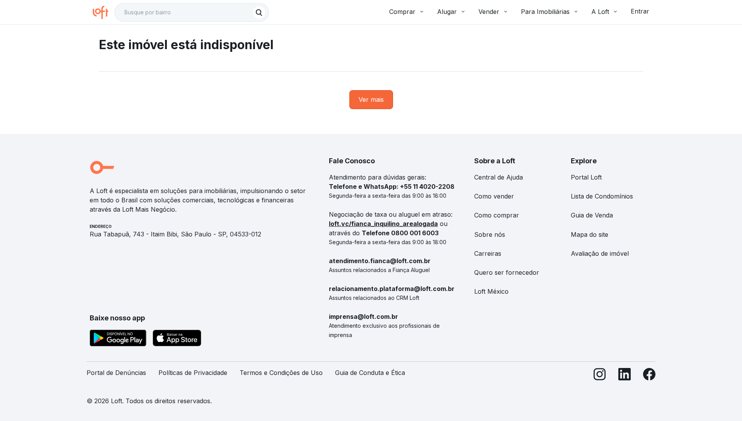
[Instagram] (600, 376)
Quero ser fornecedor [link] (506, 272)
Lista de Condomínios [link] (602, 196)
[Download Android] (118, 339)
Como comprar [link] (496, 215)
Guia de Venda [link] (592, 215)
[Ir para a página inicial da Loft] (103, 12)
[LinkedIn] (624, 376)
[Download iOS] (177, 339)
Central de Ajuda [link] (498, 177)
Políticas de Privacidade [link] (192, 373)
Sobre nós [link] (489, 234)
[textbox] (191, 12)
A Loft (600, 11)
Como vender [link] (494, 196)
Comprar (402, 11)
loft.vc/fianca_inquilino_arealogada (383, 224)
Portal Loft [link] (586, 177)
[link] (371, 99)
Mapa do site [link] (589, 234)
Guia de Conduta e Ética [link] (370, 373)
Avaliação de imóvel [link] (600, 253)
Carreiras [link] (487, 253)
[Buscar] (259, 12)
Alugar (447, 11)
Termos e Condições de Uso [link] (281, 373)
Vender (488, 11)
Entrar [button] (640, 11)
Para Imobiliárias (545, 11)
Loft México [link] (491, 291)
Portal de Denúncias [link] (116, 373)
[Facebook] (649, 376)
